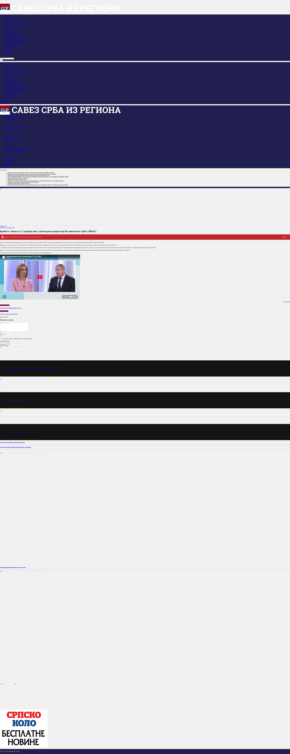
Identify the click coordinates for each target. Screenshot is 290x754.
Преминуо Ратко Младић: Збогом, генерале (19, 183)
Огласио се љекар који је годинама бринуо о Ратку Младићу (23, 182)
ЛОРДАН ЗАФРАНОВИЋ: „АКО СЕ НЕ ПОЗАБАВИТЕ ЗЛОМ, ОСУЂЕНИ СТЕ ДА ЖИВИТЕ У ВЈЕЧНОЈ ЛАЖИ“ (38, 176)
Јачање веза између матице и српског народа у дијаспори (15, 447)
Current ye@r (3, 344)
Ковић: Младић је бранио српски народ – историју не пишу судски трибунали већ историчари (32, 174)
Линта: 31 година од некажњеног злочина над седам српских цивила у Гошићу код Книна (31, 172)
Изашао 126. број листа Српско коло (17, 179)
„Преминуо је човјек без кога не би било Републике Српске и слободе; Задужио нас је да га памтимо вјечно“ (36, 180)
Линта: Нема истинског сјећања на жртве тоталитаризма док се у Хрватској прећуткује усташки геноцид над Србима (38, 184)
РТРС (288, 301)
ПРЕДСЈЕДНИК (6, 2)
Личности (8, 187)
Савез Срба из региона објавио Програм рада (12, 442)
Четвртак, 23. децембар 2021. (7, 227)
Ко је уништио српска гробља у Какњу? (18, 178)
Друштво (2, 187)
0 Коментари (3, 226)
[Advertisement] (145, 698)
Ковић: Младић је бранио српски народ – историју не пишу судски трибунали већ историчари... (32, 368)
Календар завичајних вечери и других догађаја (13, 567)
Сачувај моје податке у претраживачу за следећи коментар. (17, 338)
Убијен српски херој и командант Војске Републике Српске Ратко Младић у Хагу (29, 175)
